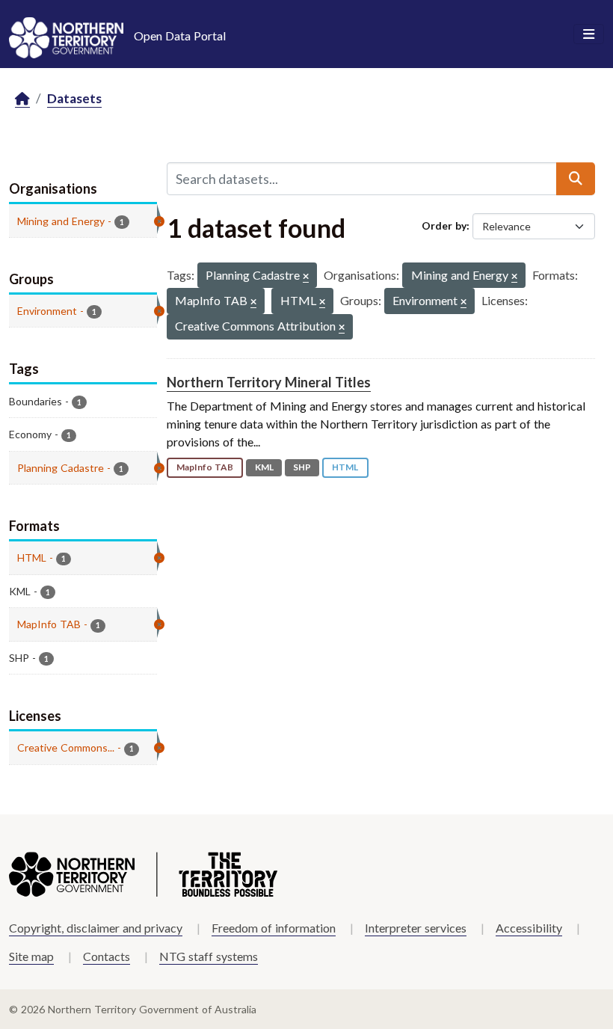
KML (264, 467)
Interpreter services (415, 928)
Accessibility (529, 928)
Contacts (106, 956)
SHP (302, 467)
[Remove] (306, 277)
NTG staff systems (208, 956)
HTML (345, 467)
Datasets (74, 98)
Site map (31, 956)
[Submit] (575, 178)
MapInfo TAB (204, 467)
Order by (444, 225)
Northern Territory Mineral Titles (269, 382)
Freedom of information (274, 928)
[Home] (22, 99)
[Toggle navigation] (588, 34)
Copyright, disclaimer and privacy (95, 928)
